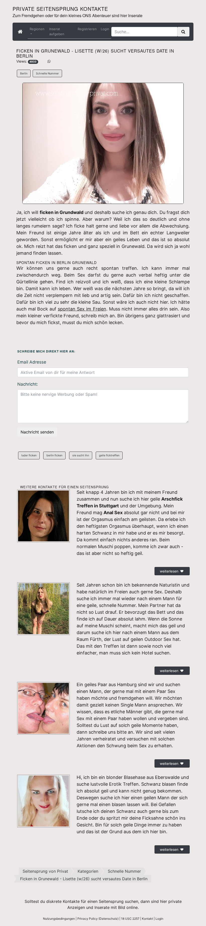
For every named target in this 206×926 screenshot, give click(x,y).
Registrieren (87, 29)
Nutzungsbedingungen (59, 918)
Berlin (23, 73)
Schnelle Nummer (47, 73)
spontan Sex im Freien (82, 309)
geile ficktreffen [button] (109, 455)
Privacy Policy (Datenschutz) (98, 918)
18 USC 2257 (130, 918)
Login (105, 29)
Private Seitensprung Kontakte (60, 8)
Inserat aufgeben (56, 31)
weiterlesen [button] (169, 571)
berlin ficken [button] (54, 455)
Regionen (37, 29)
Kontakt (147, 918)
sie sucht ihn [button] (80, 455)
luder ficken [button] (28, 455)
